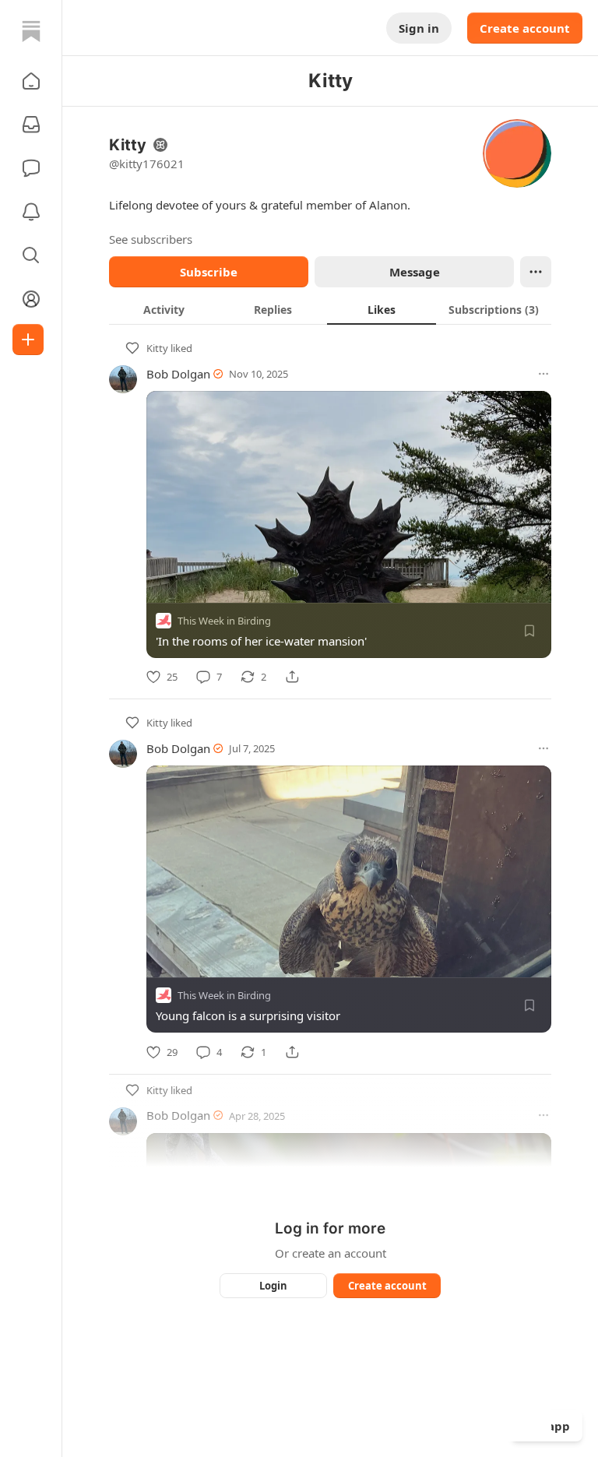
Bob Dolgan (178, 374)
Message (414, 272)
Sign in (419, 28)
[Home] (31, 31)
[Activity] (31, 212)
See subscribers (150, 239)
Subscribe (208, 272)
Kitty (157, 348)
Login (273, 1286)
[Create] (28, 339)
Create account (525, 28)
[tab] (163, 309)
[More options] (543, 373)
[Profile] (31, 299)
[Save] (529, 630)
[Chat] (31, 168)
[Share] (292, 676)
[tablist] (330, 309)
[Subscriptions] (31, 124)
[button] (31, 81)
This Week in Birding (224, 621)
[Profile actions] (535, 271)
